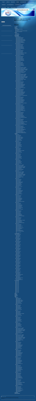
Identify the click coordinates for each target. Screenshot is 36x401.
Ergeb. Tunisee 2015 (19, 212)
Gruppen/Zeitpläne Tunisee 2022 (20, 62)
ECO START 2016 (18, 269)
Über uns (16, 27)
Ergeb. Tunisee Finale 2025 (19, 146)
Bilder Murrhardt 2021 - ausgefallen (20, 332)
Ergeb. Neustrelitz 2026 (19, 135)
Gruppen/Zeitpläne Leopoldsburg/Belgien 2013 (21, 129)
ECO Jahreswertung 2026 (18, 234)
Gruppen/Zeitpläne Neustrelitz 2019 (20, 82)
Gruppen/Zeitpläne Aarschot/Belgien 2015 (21, 116)
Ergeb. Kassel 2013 (18, 229)
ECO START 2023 (18, 245)
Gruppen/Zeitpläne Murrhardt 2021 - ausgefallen (21, 71)
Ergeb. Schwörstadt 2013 (19, 224)
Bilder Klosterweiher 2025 (19, 307)
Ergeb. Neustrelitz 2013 (19, 225)
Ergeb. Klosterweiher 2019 (19, 184)
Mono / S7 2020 (17, 286)
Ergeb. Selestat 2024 (19, 149)
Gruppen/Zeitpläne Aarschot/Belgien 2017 (21, 100)
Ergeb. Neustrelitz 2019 (19, 180)
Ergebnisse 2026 (17, 134)
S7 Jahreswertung (17, 280)
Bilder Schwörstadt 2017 (19, 357)
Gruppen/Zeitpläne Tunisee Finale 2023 (20, 60)
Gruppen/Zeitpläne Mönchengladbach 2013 (21, 127)
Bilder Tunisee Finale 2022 (19, 326)
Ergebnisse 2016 (17, 202)
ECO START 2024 (18, 242)
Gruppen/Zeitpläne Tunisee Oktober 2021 (20, 72)
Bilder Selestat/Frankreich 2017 (20, 363)
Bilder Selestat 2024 (18, 312)
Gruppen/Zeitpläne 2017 (18, 96)
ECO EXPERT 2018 (18, 263)
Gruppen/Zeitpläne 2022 (18, 61)
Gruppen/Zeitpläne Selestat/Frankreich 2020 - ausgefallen (22, 76)
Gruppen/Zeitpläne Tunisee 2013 (20, 128)
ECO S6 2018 (18, 264)
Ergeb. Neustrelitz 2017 (19, 196)
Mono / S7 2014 (17, 291)
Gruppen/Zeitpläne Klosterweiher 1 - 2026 (21, 39)
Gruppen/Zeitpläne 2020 (18, 73)
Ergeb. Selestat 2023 (19, 155)
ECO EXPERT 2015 (18, 273)
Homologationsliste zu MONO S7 (19, 31)
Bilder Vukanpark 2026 (19, 302)
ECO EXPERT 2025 (18, 239)
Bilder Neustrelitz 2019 (19, 343)
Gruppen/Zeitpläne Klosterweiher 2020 (20, 78)
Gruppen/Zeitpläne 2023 (18, 55)
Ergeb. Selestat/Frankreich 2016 (20, 207)
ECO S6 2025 (18, 240)
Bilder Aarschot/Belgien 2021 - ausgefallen (21, 330)
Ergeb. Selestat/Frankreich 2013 (20, 230)
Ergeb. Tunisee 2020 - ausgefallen (20, 173)
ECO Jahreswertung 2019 (18, 258)
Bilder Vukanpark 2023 (19, 320)
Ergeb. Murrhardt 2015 (19, 213)
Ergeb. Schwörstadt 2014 (19, 217)
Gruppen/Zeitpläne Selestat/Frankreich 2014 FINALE (22, 124)
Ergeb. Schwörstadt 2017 (19, 195)
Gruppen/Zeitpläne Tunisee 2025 (20, 45)
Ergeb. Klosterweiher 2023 (19, 156)
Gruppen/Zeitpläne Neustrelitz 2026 (20, 37)
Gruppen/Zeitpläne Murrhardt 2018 (20, 94)
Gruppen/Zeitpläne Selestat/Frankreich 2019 (21, 84)
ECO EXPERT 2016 (18, 270)
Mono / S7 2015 (17, 290)
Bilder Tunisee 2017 (18, 359)
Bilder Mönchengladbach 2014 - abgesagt (21, 382)
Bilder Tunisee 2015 (18, 374)
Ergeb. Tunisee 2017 (19, 197)
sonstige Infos (16, 392)
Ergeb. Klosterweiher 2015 (19, 214)
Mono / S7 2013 (17, 292)
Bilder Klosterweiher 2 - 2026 (19, 301)
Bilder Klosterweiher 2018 (19, 354)
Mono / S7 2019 (17, 287)
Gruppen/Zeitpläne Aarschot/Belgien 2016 (21, 107)
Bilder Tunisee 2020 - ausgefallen (20, 336)
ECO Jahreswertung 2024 (18, 241)
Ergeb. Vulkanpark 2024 (19, 151)
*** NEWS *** (16, 26)
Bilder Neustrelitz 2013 (19, 387)
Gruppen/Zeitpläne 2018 (18, 88)
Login (34, 396)
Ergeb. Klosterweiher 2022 (19, 161)
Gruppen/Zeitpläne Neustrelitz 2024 (20, 50)
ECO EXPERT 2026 (18, 236)
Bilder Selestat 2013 (18, 391)
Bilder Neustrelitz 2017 (19, 358)
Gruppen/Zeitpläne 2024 (18, 49)
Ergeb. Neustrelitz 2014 (19, 218)
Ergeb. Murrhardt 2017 (19, 200)
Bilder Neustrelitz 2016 (19, 365)
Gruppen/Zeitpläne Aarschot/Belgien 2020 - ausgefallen (22, 77)
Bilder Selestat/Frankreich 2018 (20, 352)
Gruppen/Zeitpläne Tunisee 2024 (20, 51)
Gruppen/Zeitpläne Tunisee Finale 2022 (20, 65)
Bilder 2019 (17, 341)
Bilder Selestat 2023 (18, 318)
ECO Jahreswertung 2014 (18, 275)
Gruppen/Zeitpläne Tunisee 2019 (20, 83)
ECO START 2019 (18, 259)
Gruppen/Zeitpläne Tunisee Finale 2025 (20, 48)
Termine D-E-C (17, 33)
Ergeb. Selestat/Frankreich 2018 (20, 190)
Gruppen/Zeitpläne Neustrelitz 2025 (20, 44)
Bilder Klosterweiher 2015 (19, 376)
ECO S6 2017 (18, 267)
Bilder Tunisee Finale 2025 (19, 309)
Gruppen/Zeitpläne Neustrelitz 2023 (20, 56)
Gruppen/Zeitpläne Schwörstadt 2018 (20, 89)
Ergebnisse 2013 (17, 223)
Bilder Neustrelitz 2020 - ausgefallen (20, 335)
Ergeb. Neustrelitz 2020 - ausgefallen (20, 172)
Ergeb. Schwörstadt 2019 (19, 179)
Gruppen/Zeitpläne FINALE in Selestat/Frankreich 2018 (22, 95)
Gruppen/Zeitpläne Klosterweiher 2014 (20, 122)
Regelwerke (16, 28)
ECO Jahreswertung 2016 (18, 268)
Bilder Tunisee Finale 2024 (19, 315)
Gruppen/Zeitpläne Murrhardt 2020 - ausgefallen (21, 79)
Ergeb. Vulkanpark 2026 (19, 139)
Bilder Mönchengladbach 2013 (19, 388)
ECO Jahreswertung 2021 (18, 251)
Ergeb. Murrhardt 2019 (19, 185)
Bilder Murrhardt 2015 (19, 375)
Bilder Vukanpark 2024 (19, 314)
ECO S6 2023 (18, 247)
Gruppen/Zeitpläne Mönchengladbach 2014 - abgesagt (22, 121)
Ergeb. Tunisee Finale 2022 (19, 163)
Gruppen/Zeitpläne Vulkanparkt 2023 (20, 59)
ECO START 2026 (18, 235)
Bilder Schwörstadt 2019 (19, 342)
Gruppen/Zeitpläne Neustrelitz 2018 (20, 90)
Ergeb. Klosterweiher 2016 (19, 206)
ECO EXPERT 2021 (18, 253)
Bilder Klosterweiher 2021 (19, 331)
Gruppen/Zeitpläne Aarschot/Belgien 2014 (21, 123)
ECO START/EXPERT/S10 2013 (20, 279)
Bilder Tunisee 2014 (18, 381)
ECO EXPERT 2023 (18, 246)
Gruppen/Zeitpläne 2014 (18, 118)
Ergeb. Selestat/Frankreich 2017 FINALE (20, 201)
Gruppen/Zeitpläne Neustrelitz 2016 (20, 104)
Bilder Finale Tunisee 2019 (19, 348)
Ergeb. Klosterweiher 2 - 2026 (19, 138)
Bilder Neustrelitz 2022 (19, 325)
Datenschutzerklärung (17, 393)
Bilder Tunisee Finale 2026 (19, 303)
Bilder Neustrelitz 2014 (19, 380)
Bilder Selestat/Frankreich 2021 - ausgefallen (21, 329)
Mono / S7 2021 (17, 285)
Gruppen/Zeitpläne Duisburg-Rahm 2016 (20, 106)
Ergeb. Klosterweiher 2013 (19, 228)
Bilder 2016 (17, 364)
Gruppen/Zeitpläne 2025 (18, 43)
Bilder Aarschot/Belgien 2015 (19, 377)
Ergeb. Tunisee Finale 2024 (19, 152)
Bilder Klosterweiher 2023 (19, 319)
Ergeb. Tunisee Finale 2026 (19, 140)
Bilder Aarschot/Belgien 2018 (19, 353)
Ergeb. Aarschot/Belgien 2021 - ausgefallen (21, 167)
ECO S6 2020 (18, 257)
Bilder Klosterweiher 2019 (19, 346)
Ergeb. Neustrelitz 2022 (19, 162)
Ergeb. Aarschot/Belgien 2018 (19, 191)
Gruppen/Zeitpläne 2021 (18, 66)
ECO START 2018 (18, 262)
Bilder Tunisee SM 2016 (19, 371)
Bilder (15, 296)
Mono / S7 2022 (17, 284)
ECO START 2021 (18, 252)
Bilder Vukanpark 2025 (19, 308)
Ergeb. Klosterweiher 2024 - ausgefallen (20, 150)
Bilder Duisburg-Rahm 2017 (19, 360)
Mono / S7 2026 (17, 281)
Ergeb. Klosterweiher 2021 (19, 168)
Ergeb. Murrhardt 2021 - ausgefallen (20, 169)
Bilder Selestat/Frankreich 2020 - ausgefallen (21, 337)
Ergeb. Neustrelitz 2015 (19, 211)
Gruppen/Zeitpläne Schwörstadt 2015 (20, 112)
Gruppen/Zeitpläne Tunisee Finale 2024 (20, 54)
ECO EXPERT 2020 (18, 256)
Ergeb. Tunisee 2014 (19, 219)
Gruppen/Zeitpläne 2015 (18, 111)
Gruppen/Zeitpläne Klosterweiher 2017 (20, 101)
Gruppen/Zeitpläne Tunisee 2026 (20, 38)
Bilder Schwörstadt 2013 (19, 386)
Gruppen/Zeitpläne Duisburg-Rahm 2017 (20, 99)
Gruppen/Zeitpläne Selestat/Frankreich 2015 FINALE (22, 117)
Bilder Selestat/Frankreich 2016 (20, 369)
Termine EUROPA (17, 34)
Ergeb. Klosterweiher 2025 (19, 144)
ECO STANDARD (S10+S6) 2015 (20, 274)
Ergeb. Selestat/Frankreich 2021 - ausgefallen (21, 166)
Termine (16, 32)
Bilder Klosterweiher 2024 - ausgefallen (20, 313)
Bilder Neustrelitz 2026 (19, 298)
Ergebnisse (16, 133)
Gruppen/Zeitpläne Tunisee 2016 (20, 105)
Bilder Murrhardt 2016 (19, 370)
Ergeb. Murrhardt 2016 (19, 208)
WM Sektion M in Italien (19, 183)
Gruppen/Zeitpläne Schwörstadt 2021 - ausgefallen (21, 67)
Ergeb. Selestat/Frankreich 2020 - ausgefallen (21, 174)
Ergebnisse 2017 (17, 194)
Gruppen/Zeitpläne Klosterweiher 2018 (20, 93)
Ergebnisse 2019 (17, 178)
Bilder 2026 (17, 297)
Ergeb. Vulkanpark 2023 (19, 157)
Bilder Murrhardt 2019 (19, 347)
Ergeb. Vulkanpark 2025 (19, 145)
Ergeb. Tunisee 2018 (19, 189)
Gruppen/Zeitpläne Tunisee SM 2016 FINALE (21, 110)
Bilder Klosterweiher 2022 (19, 324)
